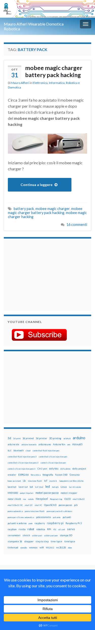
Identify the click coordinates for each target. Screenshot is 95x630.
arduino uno (45, 444)
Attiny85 (77, 444)
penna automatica (15, 511)
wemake (23, 547)
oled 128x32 (79, 499)
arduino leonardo (28, 444)
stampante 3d (15, 541)
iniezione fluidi (35, 481)
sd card (61, 529)
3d (9, 438)
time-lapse (56, 541)
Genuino (75, 474)
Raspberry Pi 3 (74, 523)
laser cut (23, 486)
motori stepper (69, 493)
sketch (26, 535)
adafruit (67, 438)
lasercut (12, 486)
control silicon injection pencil (21, 469)
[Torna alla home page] (47, 9)
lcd (31, 486)
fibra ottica (36, 475)
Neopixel (42, 498)
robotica (40, 529)
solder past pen (51, 535)
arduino (79, 438)
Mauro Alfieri (20, 83)
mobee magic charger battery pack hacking (53, 71)
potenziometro (43, 517)
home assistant (14, 481)
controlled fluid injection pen (46, 450)
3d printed (28, 438)
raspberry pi (55, 523)
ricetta (21, 529)
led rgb (55, 487)
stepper (28, 541)
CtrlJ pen (42, 469)
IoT (45, 480)
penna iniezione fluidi (35, 511)
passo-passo (65, 504)
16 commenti (76, 224)
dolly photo (65, 469)
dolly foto (53, 468)
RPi (49, 529)
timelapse (69, 541)
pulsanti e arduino (17, 523)
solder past (37, 535)
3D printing (55, 438)
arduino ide (13, 444)
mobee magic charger (52, 208)
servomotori (14, 535)
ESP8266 (23, 474)
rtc (54, 529)
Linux (64, 486)
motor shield (14, 499)
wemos (33, 547)
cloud (28, 450)
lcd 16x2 (39, 487)
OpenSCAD (50, 504)
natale (31, 499)
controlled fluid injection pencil (22, 456)
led (47, 486)
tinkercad (13, 547)
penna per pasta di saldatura (59, 511)
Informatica (57, 83)
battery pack (24, 208)
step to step (42, 541)
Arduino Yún (59, 444)
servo (71, 529)
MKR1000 (13, 493)
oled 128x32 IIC (15, 505)
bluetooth (18, 450)
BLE (9, 450)
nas (24, 499)
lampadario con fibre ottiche (71, 481)
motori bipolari (26, 493)
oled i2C (29, 505)
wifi (42, 547)
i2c (24, 480)
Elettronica (40, 83)
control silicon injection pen (53, 462)
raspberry (39, 523)
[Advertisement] (39, 274)
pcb (76, 505)
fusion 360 (61, 474)
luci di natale (75, 487)
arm (68, 444)
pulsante (57, 517)
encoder (12, 474)
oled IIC (38, 505)
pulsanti (67, 517)
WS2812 (50, 547)
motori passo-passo (47, 492)
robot (30, 529)
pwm (30, 523)
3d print (17, 438)
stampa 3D (66, 535)
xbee (70, 547)
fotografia (48, 474)
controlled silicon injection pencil (23, 462)
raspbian (12, 529)
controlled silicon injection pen (53, 456)
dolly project (79, 468)
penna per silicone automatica (21, 517)
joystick (53, 481)
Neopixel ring (56, 499)
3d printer (41, 438)
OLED (67, 499)
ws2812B (61, 547)
